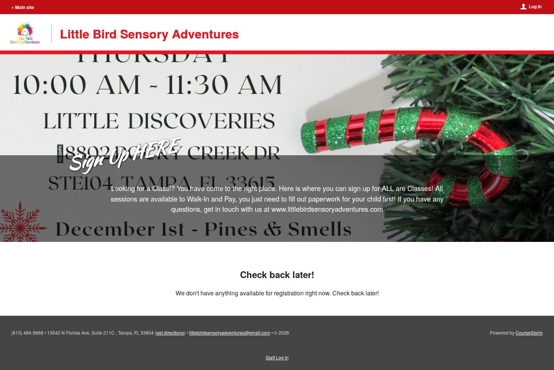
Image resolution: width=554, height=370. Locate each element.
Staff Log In (277, 357)
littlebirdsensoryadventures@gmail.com (229, 332)
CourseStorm (529, 332)
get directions (170, 332)
